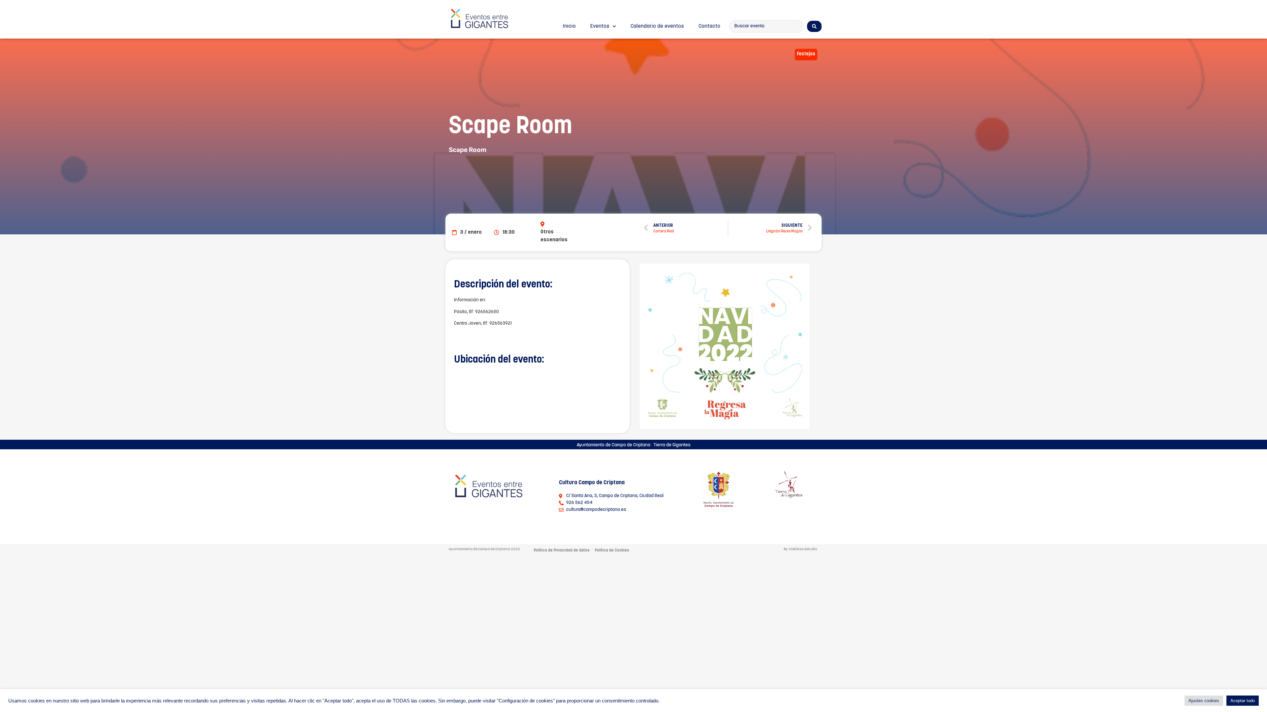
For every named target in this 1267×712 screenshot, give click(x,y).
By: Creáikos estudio (800, 549)
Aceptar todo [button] (1242, 700)
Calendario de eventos (657, 26)
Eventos (599, 26)
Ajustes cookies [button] (1203, 700)
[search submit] (814, 26)
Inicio (569, 26)
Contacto (709, 26)
